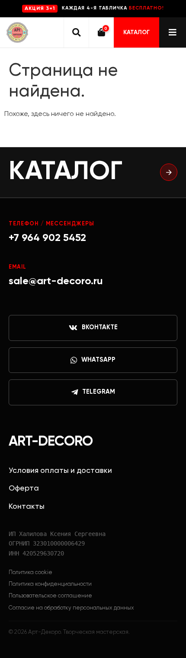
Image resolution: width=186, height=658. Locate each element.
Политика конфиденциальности (50, 584)
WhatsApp (98, 360)
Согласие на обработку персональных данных (71, 608)
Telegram (98, 392)
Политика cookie (30, 572)
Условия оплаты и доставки (60, 471)
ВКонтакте (100, 327)
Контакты (27, 506)
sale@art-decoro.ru (56, 281)
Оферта (24, 488)
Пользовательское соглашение (50, 596)
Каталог (136, 32)
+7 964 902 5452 (47, 238)
